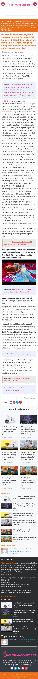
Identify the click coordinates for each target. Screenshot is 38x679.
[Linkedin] (19, 668)
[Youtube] (22, 668)
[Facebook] (11, 668)
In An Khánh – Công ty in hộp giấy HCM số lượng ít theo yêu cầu (24, 498)
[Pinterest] (26, 668)
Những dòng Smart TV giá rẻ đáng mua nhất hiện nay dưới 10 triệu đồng (28, 430)
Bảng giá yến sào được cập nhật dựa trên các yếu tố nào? (9, 481)
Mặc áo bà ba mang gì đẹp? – (21, 354)
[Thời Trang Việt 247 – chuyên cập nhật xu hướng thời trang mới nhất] (19, 4)
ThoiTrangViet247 (7, 21)
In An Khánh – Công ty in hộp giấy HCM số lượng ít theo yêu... (9, 430)
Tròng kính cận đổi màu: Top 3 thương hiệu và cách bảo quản (9, 456)
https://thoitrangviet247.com (18, 388)
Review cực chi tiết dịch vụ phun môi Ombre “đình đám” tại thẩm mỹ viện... (28, 456)
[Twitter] (15, 668)
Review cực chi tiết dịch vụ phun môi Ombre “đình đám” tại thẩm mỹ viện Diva (24, 522)
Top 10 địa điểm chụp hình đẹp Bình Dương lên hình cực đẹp (28, 481)
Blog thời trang (8, 52)
